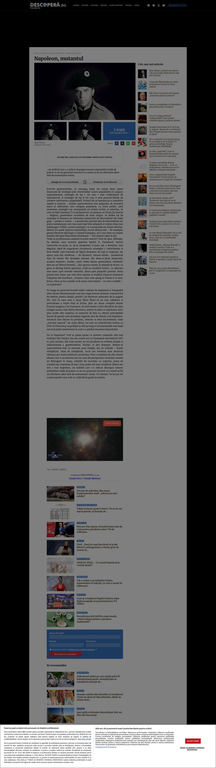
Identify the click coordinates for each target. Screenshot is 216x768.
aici (33, 755)
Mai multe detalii (84, 739)
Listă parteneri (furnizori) (105, 747)
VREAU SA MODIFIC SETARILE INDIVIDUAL (192, 748)
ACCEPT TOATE (193, 741)
